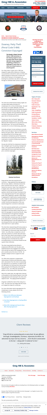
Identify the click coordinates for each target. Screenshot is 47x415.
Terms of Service (27, 370)
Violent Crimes (35, 120)
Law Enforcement (36, 215)
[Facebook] (34, 52)
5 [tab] (27, 347)
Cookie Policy (19, 397)
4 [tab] (25, 347)
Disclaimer (11, 370)
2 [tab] (22, 347)
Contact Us (35, 7)
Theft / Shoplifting (36, 110)
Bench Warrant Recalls (37, 134)
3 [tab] (23, 347)
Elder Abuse (34, 124)
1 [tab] (20, 347)
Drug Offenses (35, 103)
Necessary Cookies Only (20, 410)
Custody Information (37, 209)
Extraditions (35, 177)
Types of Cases (10, 7)
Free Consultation (37, 58)
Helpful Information (38, 205)
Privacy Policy (18, 370)
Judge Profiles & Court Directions (38, 199)
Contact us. (5, 311)
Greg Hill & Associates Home (14, 3)
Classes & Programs (36, 211)
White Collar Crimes (36, 122)
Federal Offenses (36, 128)
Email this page (41, 375)
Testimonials (20, 7)
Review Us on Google (38, 220)
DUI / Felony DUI (36, 99)
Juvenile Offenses (36, 116)
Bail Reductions (35, 148)
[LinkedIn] (37, 52)
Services (34, 132)
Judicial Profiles (35, 213)
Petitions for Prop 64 (37, 165)
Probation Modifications (38, 140)
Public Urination (36, 104)
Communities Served (38, 91)
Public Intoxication (36, 112)
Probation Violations (37, 126)
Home (2, 7)
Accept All (7, 410)
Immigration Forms (36, 154)
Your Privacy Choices (10, 397)
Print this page (32, 375)
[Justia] (41, 52)
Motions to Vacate (36, 156)
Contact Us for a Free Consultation (15, 16)
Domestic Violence (36, 101)
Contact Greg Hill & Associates (39, 3)
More (44, 7)
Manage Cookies (27, 397)
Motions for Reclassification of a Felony (36, 159)
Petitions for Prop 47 (37, 163)
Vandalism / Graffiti (36, 118)
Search (38, 239)
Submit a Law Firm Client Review (23, 356)
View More (23, 351)
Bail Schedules (35, 207)
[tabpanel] (23, 337)
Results (28, 7)
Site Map (34, 370)
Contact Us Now (38, 83)
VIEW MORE (37, 192)
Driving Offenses (36, 114)
